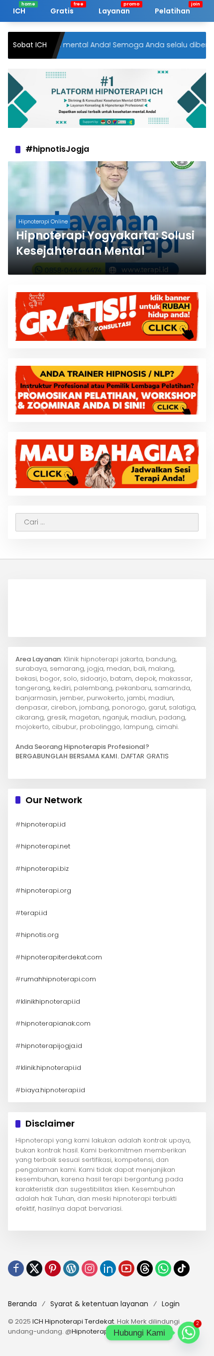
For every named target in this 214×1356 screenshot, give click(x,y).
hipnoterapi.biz (45, 868)
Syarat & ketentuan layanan (99, 1304)
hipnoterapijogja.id (51, 1045)
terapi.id (34, 913)
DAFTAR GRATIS (145, 756)
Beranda (22, 1304)
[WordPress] (71, 1268)
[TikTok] (182, 1268)
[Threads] (145, 1268)
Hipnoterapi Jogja (101, 1331)
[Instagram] (90, 1268)
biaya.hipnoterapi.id (53, 1090)
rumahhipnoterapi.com (58, 979)
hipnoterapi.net (45, 846)
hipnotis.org (40, 934)
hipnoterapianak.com (56, 1023)
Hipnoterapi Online (43, 221)
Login (171, 1304)
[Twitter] (34, 1268)
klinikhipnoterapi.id (50, 1001)
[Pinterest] (53, 1268)
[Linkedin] (108, 1268)
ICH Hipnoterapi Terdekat (73, 1321)
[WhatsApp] (163, 1268)
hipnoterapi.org (46, 890)
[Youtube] (126, 1268)
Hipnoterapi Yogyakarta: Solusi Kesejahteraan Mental (105, 243)
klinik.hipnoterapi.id (51, 1067)
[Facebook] (16, 1268)
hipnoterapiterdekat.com (61, 957)
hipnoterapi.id (43, 824)
